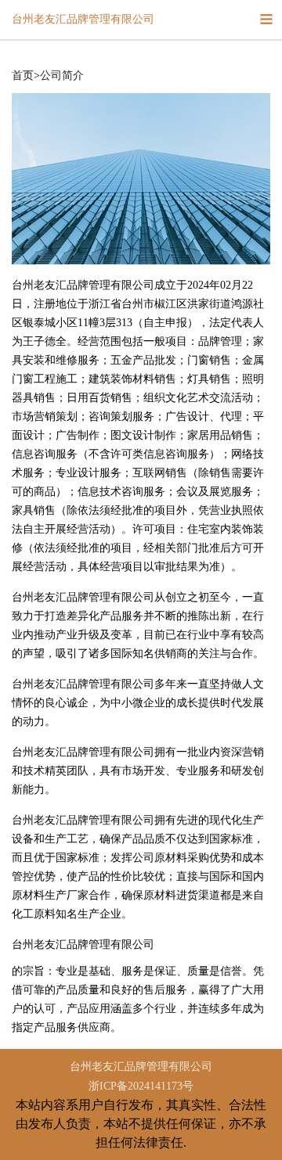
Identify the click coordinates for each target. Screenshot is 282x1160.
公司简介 (62, 75)
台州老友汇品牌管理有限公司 (141, 1066)
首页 (23, 75)
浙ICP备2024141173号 (141, 1086)
